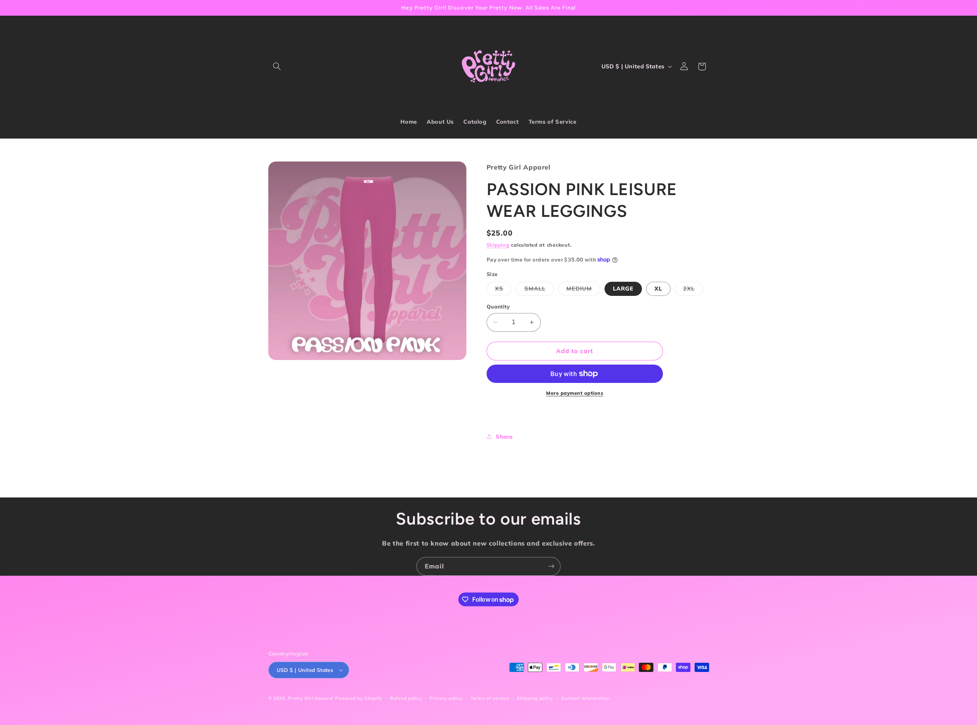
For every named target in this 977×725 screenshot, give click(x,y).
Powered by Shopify (358, 698)
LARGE (623, 288)
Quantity (498, 306)
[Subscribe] (551, 566)
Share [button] (504, 436)
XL (658, 288)
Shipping (498, 245)
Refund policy (406, 698)
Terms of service (490, 698)
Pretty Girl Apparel (310, 698)
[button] (277, 66)
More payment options (574, 393)
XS (503, 290)
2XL (693, 290)
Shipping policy (535, 698)
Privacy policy (446, 698)
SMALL (539, 290)
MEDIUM (583, 290)
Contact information (585, 698)
